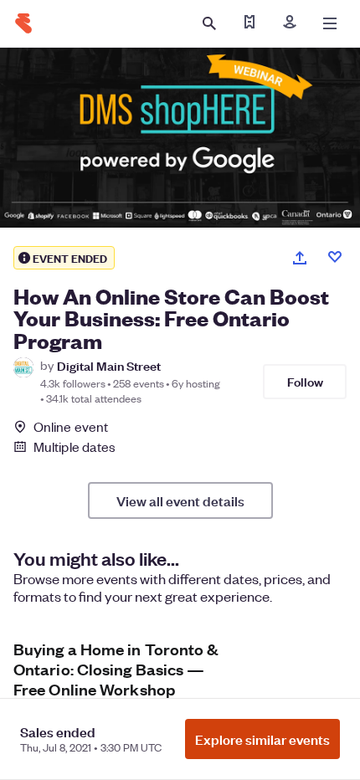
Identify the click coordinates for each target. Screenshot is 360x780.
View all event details (180, 500)
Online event (70, 426)
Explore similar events (262, 739)
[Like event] (335, 257)
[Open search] (209, 23)
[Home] (23, 23)
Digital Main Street (109, 365)
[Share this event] (299, 258)
